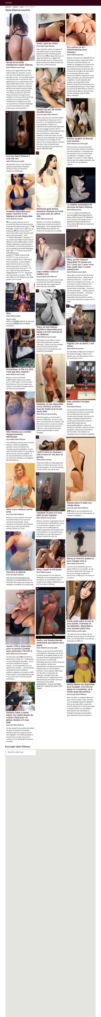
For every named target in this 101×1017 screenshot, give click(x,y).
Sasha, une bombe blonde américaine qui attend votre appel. (50, 642)
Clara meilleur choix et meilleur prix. (47, 272)
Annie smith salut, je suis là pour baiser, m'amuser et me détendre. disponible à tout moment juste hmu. (80, 625)
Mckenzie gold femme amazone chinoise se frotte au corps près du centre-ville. (50, 212)
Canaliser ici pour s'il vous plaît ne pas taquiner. (49, 513)
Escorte (8, 7)
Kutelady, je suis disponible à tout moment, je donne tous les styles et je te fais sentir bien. (50, 408)
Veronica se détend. (16, 572)
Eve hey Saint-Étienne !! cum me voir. (18, 157)
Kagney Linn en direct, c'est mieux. (80, 344)
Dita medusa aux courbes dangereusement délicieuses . (18, 434)
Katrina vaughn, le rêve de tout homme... (80, 139)
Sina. (8, 313)
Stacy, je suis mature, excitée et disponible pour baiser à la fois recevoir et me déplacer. (49, 331)
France (15, 7)
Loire (21, 7)
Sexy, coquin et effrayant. (49, 569)
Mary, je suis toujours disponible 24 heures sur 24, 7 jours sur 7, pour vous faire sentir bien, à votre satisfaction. (80, 264)
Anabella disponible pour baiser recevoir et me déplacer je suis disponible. (19, 213)
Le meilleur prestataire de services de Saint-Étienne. (80, 205)
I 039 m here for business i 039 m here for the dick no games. (50, 454)
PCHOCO (8, 3)
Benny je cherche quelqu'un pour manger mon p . (80, 559)
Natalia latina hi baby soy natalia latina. (79, 504)
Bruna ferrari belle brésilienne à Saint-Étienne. (19, 63)
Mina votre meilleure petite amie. (19, 510)
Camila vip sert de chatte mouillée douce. (49, 110)
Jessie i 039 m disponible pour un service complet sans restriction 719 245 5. (19, 648)
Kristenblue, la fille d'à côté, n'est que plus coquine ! (19, 370)
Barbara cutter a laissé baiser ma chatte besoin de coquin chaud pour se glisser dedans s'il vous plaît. (19, 717)
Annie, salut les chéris (47, 43)
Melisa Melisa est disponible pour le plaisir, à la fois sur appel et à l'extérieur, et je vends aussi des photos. (80, 688)
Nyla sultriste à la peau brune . (78, 402)
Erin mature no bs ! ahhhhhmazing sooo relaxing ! (77, 49)
